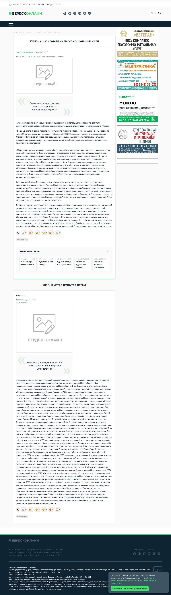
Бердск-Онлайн (29, 300)
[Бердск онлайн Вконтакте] (69, 13)
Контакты (21, 549)
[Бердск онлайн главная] (24, 540)
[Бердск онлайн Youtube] (79, 13)
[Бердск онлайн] (25, 13)
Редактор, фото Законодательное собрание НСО (43, 56)
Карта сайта (56, 555)
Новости (12, 549)
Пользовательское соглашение (40, 549)
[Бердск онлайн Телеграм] (74, 13)
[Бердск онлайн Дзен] (84, 13)
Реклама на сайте (47, 552)
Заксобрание (22, 239)
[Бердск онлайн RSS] (89, 13)
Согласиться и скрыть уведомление (129, 589)
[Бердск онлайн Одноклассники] (64, 13)
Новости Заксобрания (24, 52)
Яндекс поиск (44, 555)
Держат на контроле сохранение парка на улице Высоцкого (100, 267)
